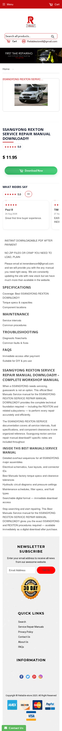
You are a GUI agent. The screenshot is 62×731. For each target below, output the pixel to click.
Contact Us (24, 636)
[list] (31, 215)
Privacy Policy (25, 632)
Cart (56, 4)
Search (22, 621)
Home (6, 69)
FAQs (21, 647)
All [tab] (28, 193)
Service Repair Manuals (31, 626)
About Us (23, 642)
